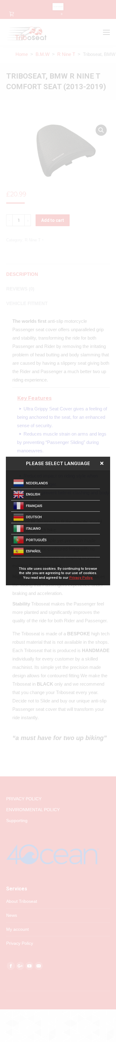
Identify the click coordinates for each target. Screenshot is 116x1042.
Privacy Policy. (81, 578)
